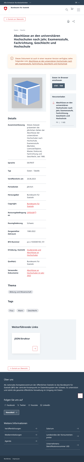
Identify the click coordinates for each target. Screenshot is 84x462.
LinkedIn (46, 405)
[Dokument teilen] (73, 21)
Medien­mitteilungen (13, 435)
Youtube (34, 405)
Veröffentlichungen (13, 428)
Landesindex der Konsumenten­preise (59, 436)
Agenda (8, 441)
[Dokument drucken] (68, 21)
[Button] (35, 348)
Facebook (11, 405)
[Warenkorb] (72, 9)
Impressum (16, 459)
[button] (80, 395)
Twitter (23, 405)
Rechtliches (7, 459)
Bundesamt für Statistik (20, 7)
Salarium (50, 428)
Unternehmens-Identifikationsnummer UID (57, 445)
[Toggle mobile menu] (78, 10)
